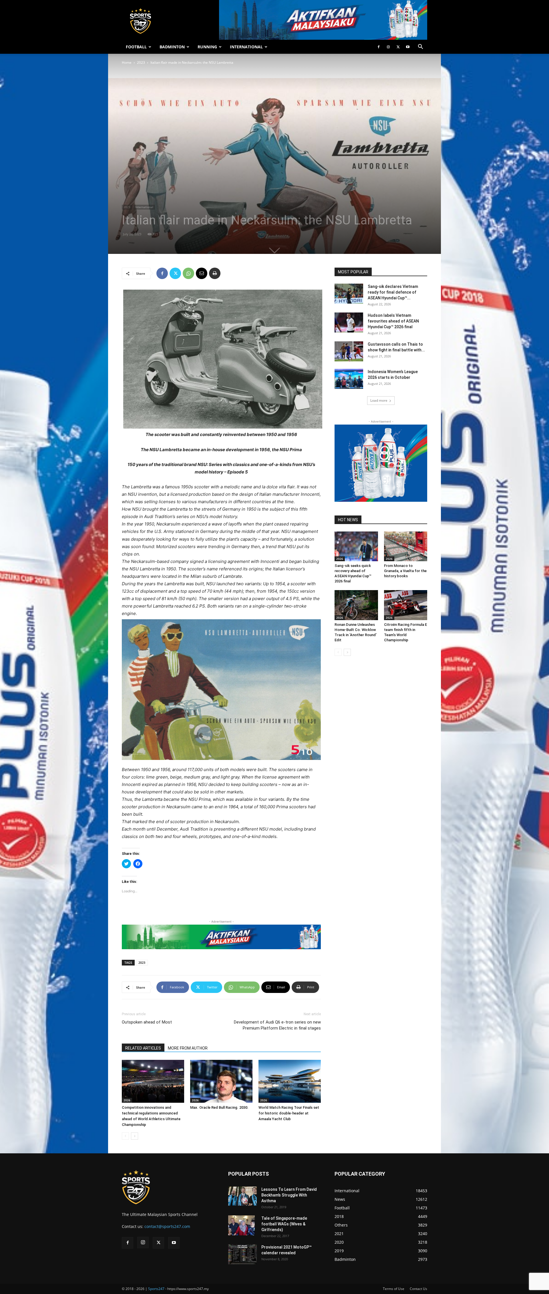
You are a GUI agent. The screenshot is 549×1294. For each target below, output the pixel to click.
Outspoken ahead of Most (147, 1022)
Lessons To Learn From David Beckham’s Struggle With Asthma (289, 1195)
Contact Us (418, 1288)
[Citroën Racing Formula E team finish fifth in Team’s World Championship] (405, 605)
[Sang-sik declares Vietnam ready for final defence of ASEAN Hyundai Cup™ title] (349, 294)
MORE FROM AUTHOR (188, 1048)
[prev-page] (125, 1136)
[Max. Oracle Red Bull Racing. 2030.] (221, 1081)
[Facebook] (378, 47)
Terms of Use (393, 1288)
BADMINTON (172, 46)
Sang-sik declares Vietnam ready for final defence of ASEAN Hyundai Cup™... (393, 292)
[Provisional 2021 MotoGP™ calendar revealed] (242, 1254)
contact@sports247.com (167, 1226)
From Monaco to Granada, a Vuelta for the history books (405, 571)
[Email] (201, 273)
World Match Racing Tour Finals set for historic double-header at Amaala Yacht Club (288, 1113)
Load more (378, 400)
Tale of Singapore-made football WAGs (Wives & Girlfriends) (284, 1224)
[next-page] (134, 1136)
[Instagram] (388, 47)
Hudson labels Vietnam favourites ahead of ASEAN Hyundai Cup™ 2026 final (393, 321)
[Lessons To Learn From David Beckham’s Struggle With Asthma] (242, 1196)
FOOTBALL (136, 46)
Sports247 (156, 1288)
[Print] (214, 273)
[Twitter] (398, 47)
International (144, 207)
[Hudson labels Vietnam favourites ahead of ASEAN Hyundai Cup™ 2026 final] (349, 322)
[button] (420, 47)
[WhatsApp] (188, 273)
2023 (141, 62)
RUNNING (207, 46)
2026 (127, 1100)
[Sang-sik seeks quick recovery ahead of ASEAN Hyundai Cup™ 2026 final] (356, 546)
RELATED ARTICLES (143, 1048)
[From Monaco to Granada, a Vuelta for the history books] (405, 546)
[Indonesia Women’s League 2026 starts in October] (349, 379)
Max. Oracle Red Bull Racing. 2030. (219, 1107)
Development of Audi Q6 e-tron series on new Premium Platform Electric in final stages (277, 1025)
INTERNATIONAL (246, 46)
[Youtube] (407, 47)
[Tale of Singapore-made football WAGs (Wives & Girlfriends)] (241, 1225)
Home (127, 62)
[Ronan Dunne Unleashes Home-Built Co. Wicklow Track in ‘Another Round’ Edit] (356, 605)
